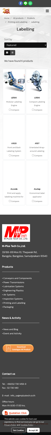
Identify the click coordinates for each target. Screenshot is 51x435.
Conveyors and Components (17, 278)
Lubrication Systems (13, 286)
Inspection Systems (13, 298)
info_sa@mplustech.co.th (22, 395)
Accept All (33, 430)
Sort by (9, 39)
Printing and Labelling (14, 303)
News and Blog (10, 329)
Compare (15, 110)
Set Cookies (18, 430)
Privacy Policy (10, 424)
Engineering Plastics (13, 290)
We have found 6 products (18, 61)
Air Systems (9, 294)
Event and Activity (12, 333)
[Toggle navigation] (47, 11)
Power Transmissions (13, 282)
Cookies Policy (27, 424)
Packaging (8, 307)
